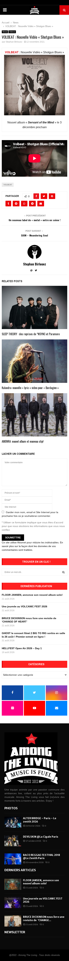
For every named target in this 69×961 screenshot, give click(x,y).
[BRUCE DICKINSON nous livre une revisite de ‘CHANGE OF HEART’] (12, 920)
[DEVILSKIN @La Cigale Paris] (12, 840)
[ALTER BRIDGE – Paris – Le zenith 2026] (12, 822)
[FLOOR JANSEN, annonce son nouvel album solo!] (12, 884)
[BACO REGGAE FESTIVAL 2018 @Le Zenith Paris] (12, 858)
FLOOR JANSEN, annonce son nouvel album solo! (32, 594)
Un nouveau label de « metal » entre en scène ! (35, 220)
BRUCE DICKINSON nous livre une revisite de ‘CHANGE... (43, 918)
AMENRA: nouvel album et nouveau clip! (23, 441)
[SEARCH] (63, 572)
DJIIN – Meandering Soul (34, 235)
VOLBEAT (12, 52)
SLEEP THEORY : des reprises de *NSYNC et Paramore (31, 334)
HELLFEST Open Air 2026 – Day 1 (22, 648)
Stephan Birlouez (14, 42)
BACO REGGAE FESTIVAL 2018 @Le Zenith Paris (41, 856)
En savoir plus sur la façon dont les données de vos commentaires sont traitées (32, 546)
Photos (11, 808)
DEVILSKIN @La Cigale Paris (40, 836)
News (5, 32)
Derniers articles (20, 870)
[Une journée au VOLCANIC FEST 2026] (12, 902)
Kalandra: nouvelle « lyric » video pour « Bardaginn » (30, 388)
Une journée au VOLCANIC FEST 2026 (24, 606)
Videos (12, 32)
